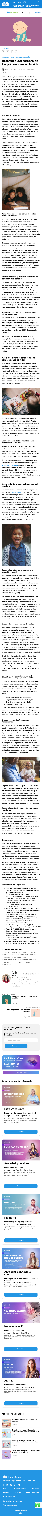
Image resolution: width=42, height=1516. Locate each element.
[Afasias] (21, 1367)
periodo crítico (9, 962)
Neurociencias (8, 57)
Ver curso (20, 1132)
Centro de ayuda (32, 1493)
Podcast (18, 1493)
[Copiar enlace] (3, 51)
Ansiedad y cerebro (16, 1163)
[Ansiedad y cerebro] (21, 1150)
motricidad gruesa (10, 960)
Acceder (38, 12)
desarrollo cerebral (28, 952)
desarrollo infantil (16, 492)
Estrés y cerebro (14, 1109)
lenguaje (7, 957)
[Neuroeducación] (21, 1312)
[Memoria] (21, 1204)
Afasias (8, 1381)
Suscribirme (16, 1046)
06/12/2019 (30, 69)
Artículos (35, 1489)
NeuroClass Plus (20, 1489)
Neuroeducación (14, 1326)
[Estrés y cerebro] (21, 1095)
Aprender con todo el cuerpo (18, 1273)
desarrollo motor (10, 955)
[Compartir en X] (7, 51)
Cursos (5, 1489)
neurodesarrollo (28, 960)
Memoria (10, 1218)
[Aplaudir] (10, 73)
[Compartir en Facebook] (11, 51)
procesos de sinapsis (10, 465)
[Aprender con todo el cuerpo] (21, 1258)
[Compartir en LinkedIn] (15, 51)
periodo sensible (25, 962)
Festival (6, 1493)
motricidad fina (20, 957)
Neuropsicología (22, 57)
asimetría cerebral (10, 952)
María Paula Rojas (10, 69)
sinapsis (6, 965)
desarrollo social (28, 955)
